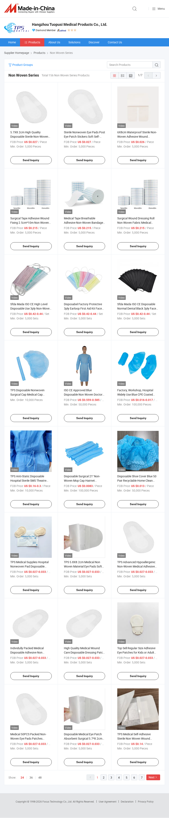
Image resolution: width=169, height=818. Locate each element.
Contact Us (115, 42)
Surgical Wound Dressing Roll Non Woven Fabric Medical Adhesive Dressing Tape (135, 222)
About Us (54, 42)
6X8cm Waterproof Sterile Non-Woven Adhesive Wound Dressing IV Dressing (137, 136)
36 (31, 777)
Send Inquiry (31, 160)
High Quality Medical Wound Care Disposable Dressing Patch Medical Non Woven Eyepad (84, 652)
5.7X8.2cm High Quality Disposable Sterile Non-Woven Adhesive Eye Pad (29, 136)
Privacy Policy (146, 801)
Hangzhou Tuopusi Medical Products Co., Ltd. (69, 24)
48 (40, 777)
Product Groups (22, 65)
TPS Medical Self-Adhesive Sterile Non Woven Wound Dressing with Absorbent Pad (135, 738)
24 (22, 777)
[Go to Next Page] (156, 75)
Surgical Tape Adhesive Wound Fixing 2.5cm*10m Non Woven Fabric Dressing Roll (29, 222)
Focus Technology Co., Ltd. (57, 801)
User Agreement (107, 801)
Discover (94, 42)
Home (12, 42)
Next (152, 777)
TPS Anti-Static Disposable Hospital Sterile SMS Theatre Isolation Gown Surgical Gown (29, 480)
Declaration (127, 801)
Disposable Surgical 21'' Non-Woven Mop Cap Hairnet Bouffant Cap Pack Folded (82, 480)
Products (34, 42)
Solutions (74, 42)
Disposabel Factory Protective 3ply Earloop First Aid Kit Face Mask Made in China (83, 308)
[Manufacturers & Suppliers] (30, 8)
